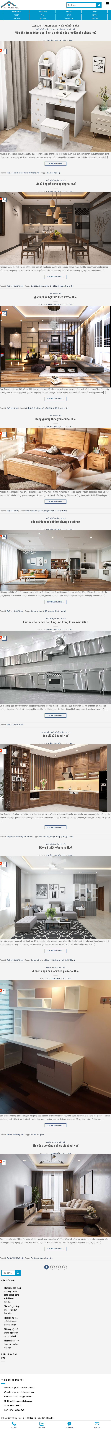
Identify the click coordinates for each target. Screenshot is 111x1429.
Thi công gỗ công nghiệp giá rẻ (42, 1258)
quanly (70, 191)
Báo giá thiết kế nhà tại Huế (55, 847)
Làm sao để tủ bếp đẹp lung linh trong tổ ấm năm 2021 (55, 622)
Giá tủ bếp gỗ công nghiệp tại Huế (55, 183)
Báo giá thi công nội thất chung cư (42, 611)
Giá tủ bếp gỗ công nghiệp (40, 286)
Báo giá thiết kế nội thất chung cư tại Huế (55, 521)
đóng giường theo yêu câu (34, 511)
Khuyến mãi (44, 732)
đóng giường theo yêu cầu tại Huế (55, 511)
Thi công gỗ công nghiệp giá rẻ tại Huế (55, 1145)
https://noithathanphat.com (23, 1392)
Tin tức (53, 29)
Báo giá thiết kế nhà (37, 960)
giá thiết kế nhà (69, 960)
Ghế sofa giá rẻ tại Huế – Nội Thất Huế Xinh (11, 1310)
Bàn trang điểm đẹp (53, 173)
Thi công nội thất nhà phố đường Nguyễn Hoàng (11, 1321)
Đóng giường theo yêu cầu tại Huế (55, 419)
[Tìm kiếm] (99, 5)
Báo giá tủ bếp (44, 837)
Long (70, 40)
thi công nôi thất (60, 611)
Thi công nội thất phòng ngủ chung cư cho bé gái (11, 1333)
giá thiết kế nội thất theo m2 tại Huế (55, 297)
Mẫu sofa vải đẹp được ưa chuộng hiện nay (11, 1344)
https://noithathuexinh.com (23, 1387)
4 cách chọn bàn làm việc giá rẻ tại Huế (55, 971)
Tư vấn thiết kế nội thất (66, 29)
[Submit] (18, 1273)
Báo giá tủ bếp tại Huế (55, 735)
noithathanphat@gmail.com (20, 1396)
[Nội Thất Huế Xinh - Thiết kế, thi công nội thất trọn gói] (10, 5)
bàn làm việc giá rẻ (37, 1135)
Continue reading (55, 164)
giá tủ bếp (69, 837)
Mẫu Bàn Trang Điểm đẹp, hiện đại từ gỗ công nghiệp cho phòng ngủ (55, 32)
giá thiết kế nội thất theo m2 (34, 408)
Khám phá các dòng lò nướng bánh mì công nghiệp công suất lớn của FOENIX (12, 1295)
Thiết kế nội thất (42, 29)
